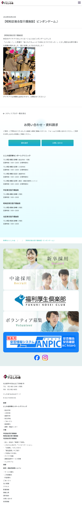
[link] (3, 100)
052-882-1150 (11, 166)
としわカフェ (8, 461)
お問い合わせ (7, 498)
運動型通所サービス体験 (12, 459)
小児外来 (7, 413)
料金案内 (7, 477)
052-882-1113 (11, 173)
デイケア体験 (8, 456)
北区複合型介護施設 (10, 438)
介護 (4, 430)
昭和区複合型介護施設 (10, 436)
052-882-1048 (11, 159)
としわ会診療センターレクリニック (15, 406)
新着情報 (6, 489)
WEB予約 (7, 418)
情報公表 (6, 492)
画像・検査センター (11, 427)
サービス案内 (8, 472)
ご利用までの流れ (10, 453)
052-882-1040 (11, 194)
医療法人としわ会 (9, 240)
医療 (4, 403)
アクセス (6, 486)
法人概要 (6, 483)
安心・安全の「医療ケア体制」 (14, 442)
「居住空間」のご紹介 (11, 450)
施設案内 (7, 424)
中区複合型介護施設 (10, 433)
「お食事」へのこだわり (12, 448)
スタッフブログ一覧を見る (15, 113)
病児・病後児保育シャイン (12, 468)
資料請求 (6, 495)
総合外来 (7, 410)
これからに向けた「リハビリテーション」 (18, 445)
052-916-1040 (11, 220)
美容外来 (7, 416)
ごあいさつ (8, 421)
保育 (4, 464)
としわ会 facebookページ (12, 394)
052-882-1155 (11, 180)
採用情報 (6, 501)
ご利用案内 (8, 475)
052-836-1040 (11, 207)
